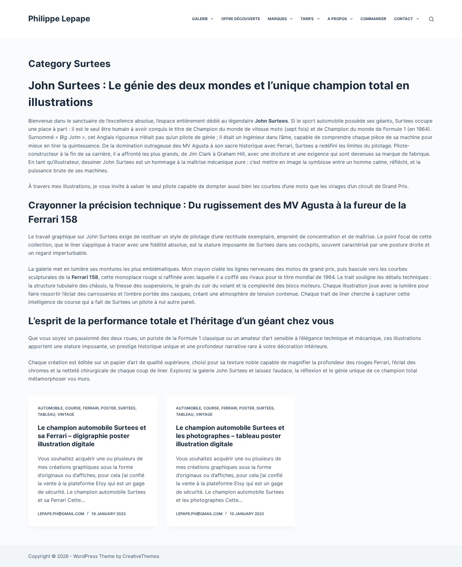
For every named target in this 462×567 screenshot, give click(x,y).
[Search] (431, 19)
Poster (108, 408)
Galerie (200, 18)
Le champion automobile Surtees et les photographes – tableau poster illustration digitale (230, 436)
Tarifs (307, 18)
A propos (337, 18)
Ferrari (91, 408)
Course (73, 408)
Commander (373, 18)
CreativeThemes (141, 556)
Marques (277, 18)
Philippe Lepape (59, 18)
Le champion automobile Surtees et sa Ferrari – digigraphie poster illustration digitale (92, 436)
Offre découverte (240, 18)
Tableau (46, 414)
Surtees (126, 408)
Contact (403, 18)
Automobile (50, 408)
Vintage (66, 414)
